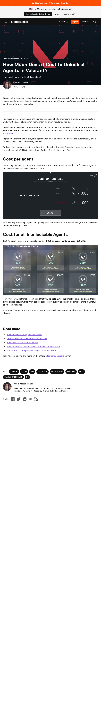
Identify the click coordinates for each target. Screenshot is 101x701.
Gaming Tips (8, 58)
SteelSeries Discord (55, 356)
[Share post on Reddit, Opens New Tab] (25, 399)
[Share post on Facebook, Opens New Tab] (13, 399)
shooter (71, 371)
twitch (13, 371)
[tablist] (63, 21)
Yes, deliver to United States (38, 14)
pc (27, 377)
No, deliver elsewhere (63, 14)
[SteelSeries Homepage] (19, 22)
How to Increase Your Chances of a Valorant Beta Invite (33, 346)
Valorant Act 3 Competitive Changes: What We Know (31, 350)
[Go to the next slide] (88, 2)
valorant (42, 371)
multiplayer (57, 371)
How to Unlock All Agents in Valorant (24, 334)
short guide (8, 133)
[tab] (63, 21)
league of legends (13, 377)
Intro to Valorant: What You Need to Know (27, 338)
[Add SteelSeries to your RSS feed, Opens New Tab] (36, 399)
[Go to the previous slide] (12, 2)
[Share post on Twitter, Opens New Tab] (19, 399)
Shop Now (65, 3)
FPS (32, 371)
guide (24, 371)
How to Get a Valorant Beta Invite (22, 342)
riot (81, 371)
